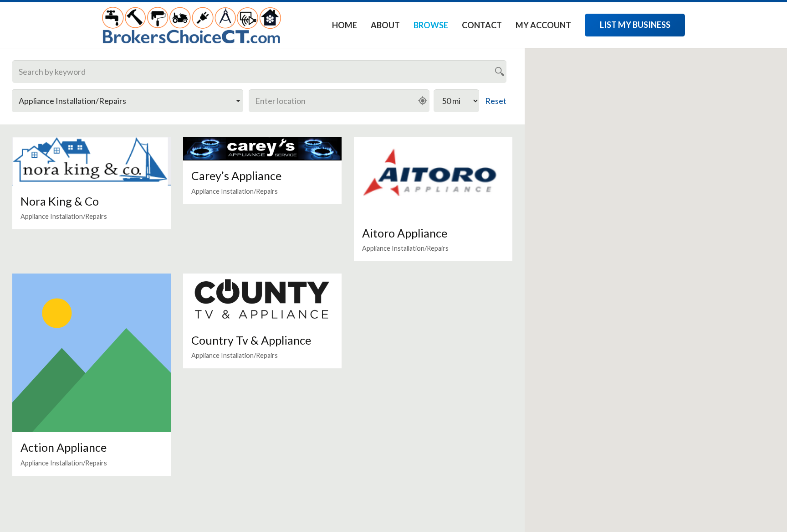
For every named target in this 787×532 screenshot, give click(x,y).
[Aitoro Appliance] (433, 177)
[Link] (191, 25)
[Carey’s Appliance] (262, 148)
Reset (495, 101)
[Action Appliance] (91, 353)
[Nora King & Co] (91, 161)
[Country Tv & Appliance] (262, 299)
